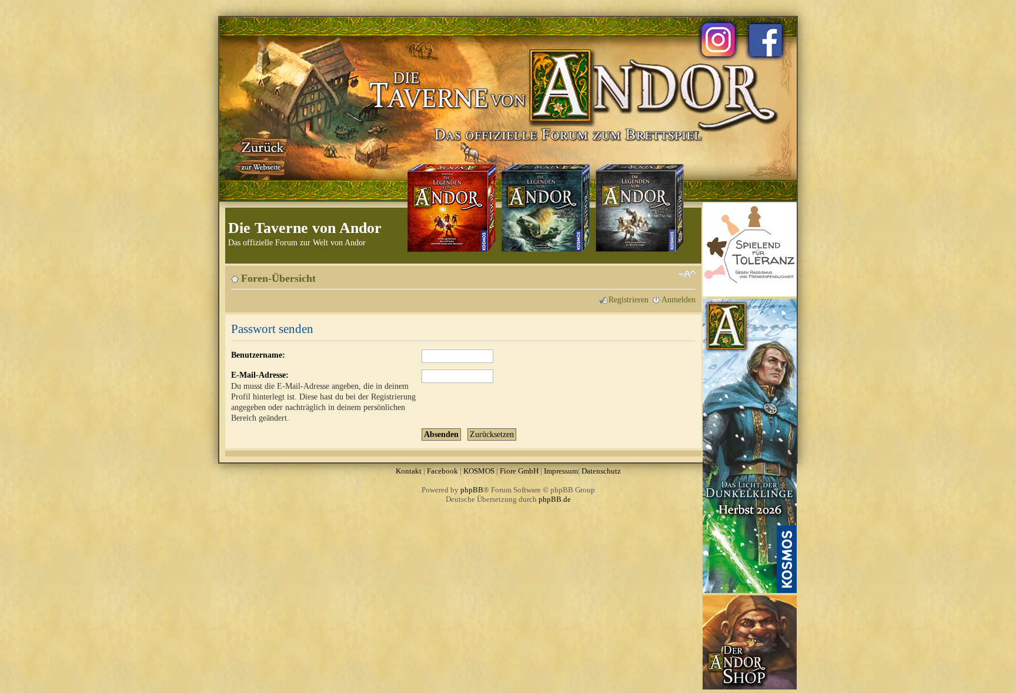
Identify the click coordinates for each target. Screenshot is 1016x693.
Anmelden (678, 299)
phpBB (471, 489)
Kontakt (409, 471)
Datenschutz (601, 471)
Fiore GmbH (519, 471)
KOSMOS (478, 471)
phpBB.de (555, 499)
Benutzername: (258, 354)
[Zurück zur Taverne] (260, 154)
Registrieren (629, 299)
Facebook (442, 471)
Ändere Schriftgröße (687, 274)
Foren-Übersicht (278, 278)
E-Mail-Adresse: (260, 374)
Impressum (561, 471)
